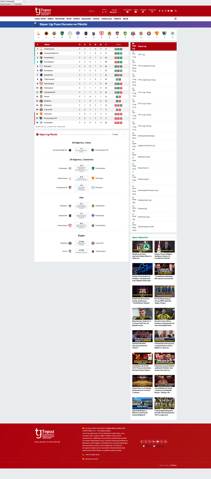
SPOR (68, 19)
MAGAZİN (86, 19)
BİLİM (125, 19)
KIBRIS (50, 19)
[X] (145, 441)
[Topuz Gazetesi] (42, 11)
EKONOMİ (60, 19)
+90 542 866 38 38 (92, 455)
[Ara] (176, 11)
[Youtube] (157, 441)
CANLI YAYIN (40, 19)
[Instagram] (149, 441)
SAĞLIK (96, 19)
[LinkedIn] (153, 441)
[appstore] (147, 446)
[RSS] (165, 441)
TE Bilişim (173, 465)
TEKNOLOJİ (106, 19)
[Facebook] (142, 441)
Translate (18, 4)
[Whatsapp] (161, 441)
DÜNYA (76, 19)
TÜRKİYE (117, 19)
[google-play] (159, 446)
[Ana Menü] (175, 18)
